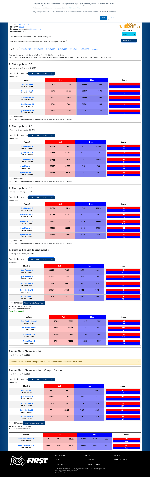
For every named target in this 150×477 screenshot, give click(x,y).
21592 (66, 403)
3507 (83, 221)
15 (27, 104)
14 (26, 173)
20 (26, 228)
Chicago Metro (35, 29)
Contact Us (119, 455)
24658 (52, 208)
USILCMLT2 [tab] (62, 49)
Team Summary (129, 34)
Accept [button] (103, 17)
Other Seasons (128, 40)
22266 (68, 111)
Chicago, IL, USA (23, 24)
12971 (81, 390)
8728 (83, 153)
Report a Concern (92, 464)
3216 (100, 84)
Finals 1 (29, 334)
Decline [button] (112, 17)
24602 (84, 104)
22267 (52, 221)
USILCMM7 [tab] (50, 49)
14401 (66, 283)
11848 (97, 417)
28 (26, 417)
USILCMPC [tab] (85, 49)
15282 (100, 104)
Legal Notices (61, 464)
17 (26, 290)
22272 (67, 228)
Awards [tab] (95, 49)
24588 (81, 397)
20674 (52, 146)
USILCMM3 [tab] (38, 49)
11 (26, 166)
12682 (51, 397)
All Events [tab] (14, 49)
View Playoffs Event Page (34, 303)
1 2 (29, 328)
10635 (51, 390)
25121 (98, 235)
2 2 (26, 445)
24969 (98, 228)
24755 (52, 159)
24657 (67, 235)
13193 (71, 439)
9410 (68, 208)
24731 (53, 84)
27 (26, 235)
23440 (66, 277)
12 (27, 97)
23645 (83, 228)
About (87, 455)
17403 (84, 84)
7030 (69, 97)
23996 (97, 296)
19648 (52, 215)
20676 (98, 153)
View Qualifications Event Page (41, 73)
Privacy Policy (74, 8)
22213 (84, 91)
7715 (51, 410)
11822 (66, 296)
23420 (68, 91)
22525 (84, 111)
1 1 (29, 321)
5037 (106, 439)
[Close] (138, 361)
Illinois (21, 27)
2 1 (26, 439)
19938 (97, 403)
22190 (84, 97)
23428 (98, 159)
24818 (81, 277)
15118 (81, 403)
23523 (97, 410)
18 (27, 111)
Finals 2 (29, 341)
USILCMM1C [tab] (26, 49)
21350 (66, 417)
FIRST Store (89, 460)
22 (26, 296)
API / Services (60, 455)
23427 (67, 159)
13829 (98, 208)
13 (26, 403)
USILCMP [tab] (73, 49)
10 (26, 215)
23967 (68, 84)
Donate (58, 460)
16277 (97, 397)
